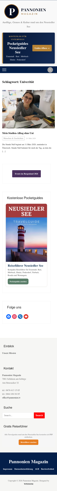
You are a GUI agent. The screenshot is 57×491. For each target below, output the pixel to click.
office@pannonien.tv (11, 397)
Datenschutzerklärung (23, 468)
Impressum (7, 468)
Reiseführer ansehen (28, 442)
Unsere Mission (9, 353)
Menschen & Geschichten (13, 138)
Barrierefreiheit (47, 468)
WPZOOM (28, 483)
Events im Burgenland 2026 (26, 173)
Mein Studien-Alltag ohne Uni (17, 133)
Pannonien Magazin (28, 461)
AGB (37, 468)
